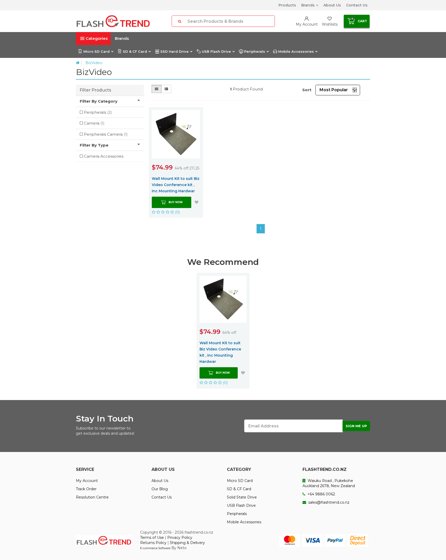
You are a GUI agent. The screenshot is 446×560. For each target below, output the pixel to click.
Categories (97, 38)
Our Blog (160, 489)
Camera (94, 123)
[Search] (179, 21)
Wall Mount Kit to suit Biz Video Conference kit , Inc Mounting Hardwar (176, 184)
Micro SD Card (96, 51)
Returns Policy (153, 542)
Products (287, 5)
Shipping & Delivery (187, 542)
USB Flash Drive (216, 51)
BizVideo (93, 62)
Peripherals (254, 51)
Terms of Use (152, 537)
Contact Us (357, 5)
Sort (306, 89)
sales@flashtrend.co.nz (328, 502)
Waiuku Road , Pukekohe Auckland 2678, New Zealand (328, 483)
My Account (87, 480)
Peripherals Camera (106, 134)
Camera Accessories (103, 156)
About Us (332, 5)
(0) (177, 212)
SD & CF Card (135, 51)
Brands (308, 5)
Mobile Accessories (296, 51)
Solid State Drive (242, 497)
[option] (223, 330)
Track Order (86, 489)
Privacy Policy (179, 537)
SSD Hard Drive (174, 51)
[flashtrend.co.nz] (113, 21)
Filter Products (95, 90)
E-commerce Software (155, 548)
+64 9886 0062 (320, 494)
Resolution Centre (92, 497)
